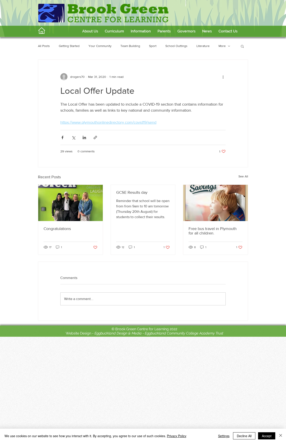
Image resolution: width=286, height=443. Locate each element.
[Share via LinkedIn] (84, 137)
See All (243, 176)
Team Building (130, 46)
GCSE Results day (131, 192)
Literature (203, 46)
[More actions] (223, 76)
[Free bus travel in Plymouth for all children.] (215, 203)
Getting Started (69, 46)
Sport (152, 46)
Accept (266, 436)
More (222, 46)
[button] (114, 31)
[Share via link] (95, 137)
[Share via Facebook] (62, 137)
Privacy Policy (176, 436)
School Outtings (176, 46)
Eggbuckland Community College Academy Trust (184, 333)
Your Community (99, 46)
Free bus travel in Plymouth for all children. (213, 230)
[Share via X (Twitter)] (73, 137)
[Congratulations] (70, 203)
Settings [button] (223, 436)
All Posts (44, 46)
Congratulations (57, 228)
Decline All (244, 436)
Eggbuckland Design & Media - (120, 333)
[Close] (280, 435)
